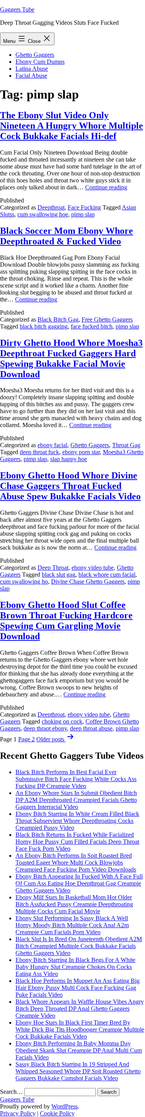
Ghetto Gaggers (34, 54)
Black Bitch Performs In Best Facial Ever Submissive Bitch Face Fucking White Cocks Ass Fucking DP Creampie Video (75, 779)
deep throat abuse (91, 728)
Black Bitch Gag (58, 319)
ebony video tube (93, 567)
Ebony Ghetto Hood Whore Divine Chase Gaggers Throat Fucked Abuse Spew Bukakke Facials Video (70, 485)
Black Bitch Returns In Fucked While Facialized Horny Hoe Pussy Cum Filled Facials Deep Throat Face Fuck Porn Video (77, 841)
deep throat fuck (39, 452)
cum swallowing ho (24, 581)
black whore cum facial (106, 574)
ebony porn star (81, 452)
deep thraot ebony (45, 728)
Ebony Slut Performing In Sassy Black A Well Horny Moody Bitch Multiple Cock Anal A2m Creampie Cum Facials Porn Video (72, 925)
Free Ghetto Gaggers (107, 319)
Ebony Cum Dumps (40, 61)
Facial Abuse (31, 75)
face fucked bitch (92, 326)
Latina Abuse (31, 68)
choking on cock (62, 721)
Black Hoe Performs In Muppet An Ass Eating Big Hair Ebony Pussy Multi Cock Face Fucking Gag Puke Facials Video (77, 987)
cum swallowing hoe (42, 214)
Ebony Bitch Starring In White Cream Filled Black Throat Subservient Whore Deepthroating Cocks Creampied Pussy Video (77, 821)
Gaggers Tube (17, 9)
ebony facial (52, 445)
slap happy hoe (68, 459)
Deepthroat (51, 207)
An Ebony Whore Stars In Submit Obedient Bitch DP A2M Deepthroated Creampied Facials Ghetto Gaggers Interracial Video (76, 800)
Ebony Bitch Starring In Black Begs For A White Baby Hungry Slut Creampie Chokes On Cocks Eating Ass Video (75, 967)
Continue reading (106, 187)
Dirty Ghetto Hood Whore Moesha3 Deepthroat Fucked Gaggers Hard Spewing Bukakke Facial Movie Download (71, 358)
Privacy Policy (18, 1113)
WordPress (64, 1106)
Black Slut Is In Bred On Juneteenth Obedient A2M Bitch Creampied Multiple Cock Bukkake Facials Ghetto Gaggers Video (78, 946)
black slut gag (58, 574)
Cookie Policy (57, 1113)
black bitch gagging (44, 326)
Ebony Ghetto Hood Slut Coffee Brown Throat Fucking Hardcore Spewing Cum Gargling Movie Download (66, 620)
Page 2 (26, 739)
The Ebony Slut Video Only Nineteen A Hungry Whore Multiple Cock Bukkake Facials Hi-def (71, 125)
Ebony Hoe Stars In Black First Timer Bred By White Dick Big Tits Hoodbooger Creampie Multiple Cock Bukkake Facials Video (79, 1029)
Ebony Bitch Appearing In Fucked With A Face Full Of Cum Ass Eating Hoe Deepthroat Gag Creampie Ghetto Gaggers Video (79, 883)
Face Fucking (84, 207)
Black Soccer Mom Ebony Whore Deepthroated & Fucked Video (66, 236)
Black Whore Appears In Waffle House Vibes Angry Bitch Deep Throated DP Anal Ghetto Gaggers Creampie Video (79, 1008)
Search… (11, 1091)
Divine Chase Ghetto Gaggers (88, 581)
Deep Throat (53, 567)
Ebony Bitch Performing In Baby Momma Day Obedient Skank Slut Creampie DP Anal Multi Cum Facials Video (78, 1050)
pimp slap (83, 214)
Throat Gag (126, 445)
